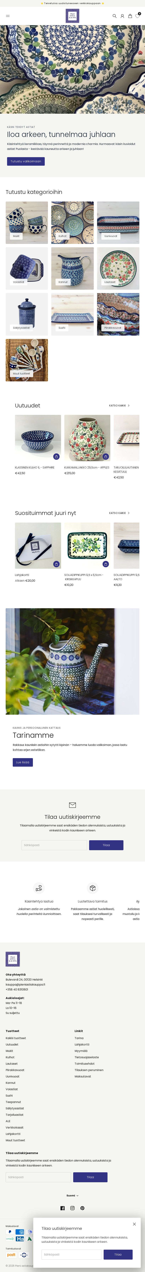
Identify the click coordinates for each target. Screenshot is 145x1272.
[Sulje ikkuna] (134, 1224)
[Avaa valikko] (8, 16)
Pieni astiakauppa (26, 1266)
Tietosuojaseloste (87, 1057)
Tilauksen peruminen (89, 1070)
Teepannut (13, 1102)
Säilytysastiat (15, 1108)
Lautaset (12, 1064)
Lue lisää (22, 762)
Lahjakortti (22, 575)
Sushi (9, 1096)
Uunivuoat (12, 1076)
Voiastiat (12, 1089)
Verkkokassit (15, 1127)
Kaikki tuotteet (16, 1038)
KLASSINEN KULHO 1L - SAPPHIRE (34, 467)
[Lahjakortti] (38, 546)
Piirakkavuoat (15, 1070)
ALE (8, 1121)
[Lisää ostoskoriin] (56, 456)
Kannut (11, 1083)
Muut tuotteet (15, 1140)
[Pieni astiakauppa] (72, 16)
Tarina (79, 1038)
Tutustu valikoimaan (26, 161)
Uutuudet (12, 1044)
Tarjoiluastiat (15, 1115)
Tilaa (118, 1254)
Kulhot (10, 1057)
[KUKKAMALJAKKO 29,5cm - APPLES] (87, 438)
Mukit (9, 1051)
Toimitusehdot (85, 1064)
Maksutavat (83, 1076)
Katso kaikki (117, 405)
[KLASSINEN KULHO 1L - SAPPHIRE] (38, 438)
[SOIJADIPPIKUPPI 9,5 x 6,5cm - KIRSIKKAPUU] (87, 546)
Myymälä (81, 1051)
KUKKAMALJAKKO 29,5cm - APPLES (86, 467)
